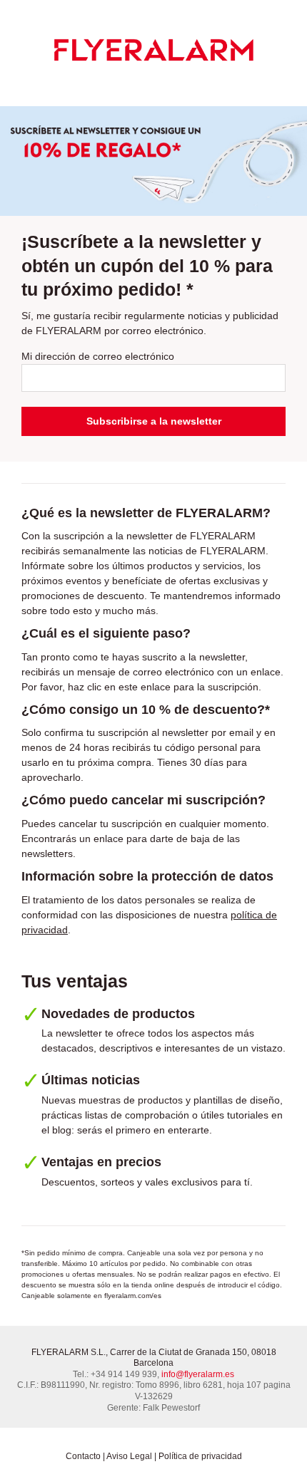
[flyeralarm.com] (153, 49)
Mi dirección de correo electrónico (97, 356)
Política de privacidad (200, 1456)
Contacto (83, 1456)
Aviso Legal (129, 1456)
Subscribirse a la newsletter (153, 421)
